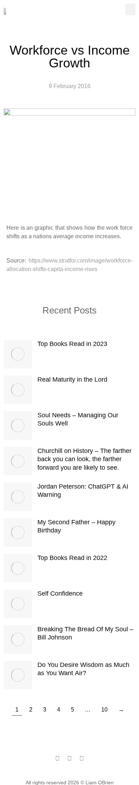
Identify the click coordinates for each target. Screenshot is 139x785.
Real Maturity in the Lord (72, 379)
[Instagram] (69, 758)
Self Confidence (60, 593)
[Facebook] (57, 758)
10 (104, 710)
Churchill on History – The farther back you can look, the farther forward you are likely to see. (84, 459)
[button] (130, 9)
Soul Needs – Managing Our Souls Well (77, 419)
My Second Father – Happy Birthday (76, 526)
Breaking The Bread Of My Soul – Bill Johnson (85, 633)
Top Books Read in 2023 (72, 343)
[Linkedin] (81, 758)
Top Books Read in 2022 (72, 557)
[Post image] (18, 354)
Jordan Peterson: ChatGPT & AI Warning (82, 490)
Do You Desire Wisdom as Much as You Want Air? (83, 669)
